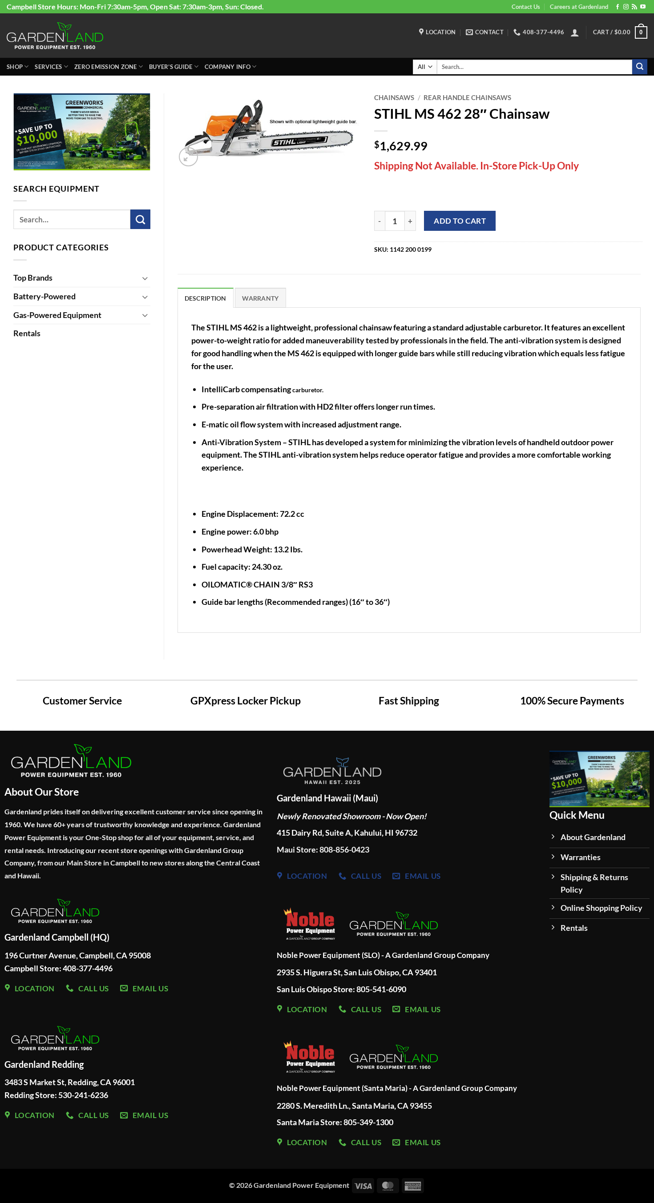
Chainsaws (394, 97)
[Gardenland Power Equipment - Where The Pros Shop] (55, 35)
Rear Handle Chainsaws (467, 97)
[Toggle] (145, 278)
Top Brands (32, 277)
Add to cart (460, 220)
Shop (15, 66)
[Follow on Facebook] (617, 7)
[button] (574, 32)
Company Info (227, 66)
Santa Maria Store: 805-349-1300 (336, 1122)
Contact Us (526, 6)
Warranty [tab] (260, 298)
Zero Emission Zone (105, 66)
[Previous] (540, 783)
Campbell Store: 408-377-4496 (58, 968)
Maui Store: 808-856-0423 (323, 849)
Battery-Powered (44, 296)
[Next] (159, 134)
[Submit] (639, 66)
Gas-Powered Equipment (57, 315)
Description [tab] (205, 298)
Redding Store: (31, 1095)
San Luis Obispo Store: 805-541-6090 (341, 989)
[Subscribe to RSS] (634, 7)
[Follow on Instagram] (626, 7)
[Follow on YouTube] (643, 7)
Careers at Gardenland (579, 6)
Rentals (26, 333)
